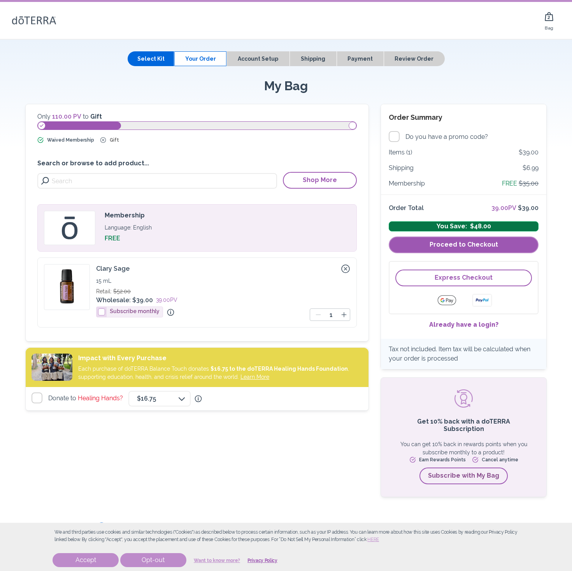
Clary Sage (113, 268)
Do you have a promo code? (447, 136)
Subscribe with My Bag (463, 475)
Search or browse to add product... (93, 163)
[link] (549, 20)
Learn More (254, 377)
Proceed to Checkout (464, 244)
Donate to (86, 398)
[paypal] (482, 300)
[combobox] (159, 398)
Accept (85, 560)
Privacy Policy (262, 560)
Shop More (320, 180)
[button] (345, 268)
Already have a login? (463, 324)
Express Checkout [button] (464, 277)
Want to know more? (217, 560)
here (373, 539)
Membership (125, 215)
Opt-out (153, 560)
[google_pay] (451, 300)
